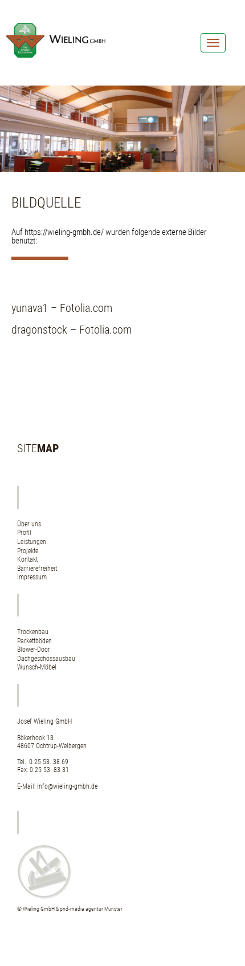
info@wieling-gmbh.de (67, 786)
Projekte (27, 551)
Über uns (29, 524)
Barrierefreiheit (37, 569)
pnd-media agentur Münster (91, 909)
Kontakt (27, 559)
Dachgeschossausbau (46, 659)
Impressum (32, 577)
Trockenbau (32, 632)
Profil (24, 533)
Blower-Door (33, 650)
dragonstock (39, 329)
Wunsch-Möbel (36, 667)
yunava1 (29, 308)
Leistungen (31, 542)
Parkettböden (34, 641)
